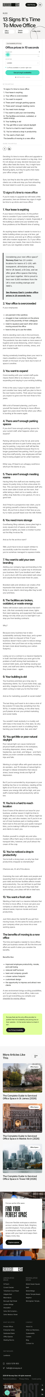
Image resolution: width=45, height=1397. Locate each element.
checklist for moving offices (14, 998)
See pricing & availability (22, 73)
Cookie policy (36, 1379)
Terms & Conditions (10, 1379)
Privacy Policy (24, 1379)
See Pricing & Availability (15, 1030)
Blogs (5, 13)
